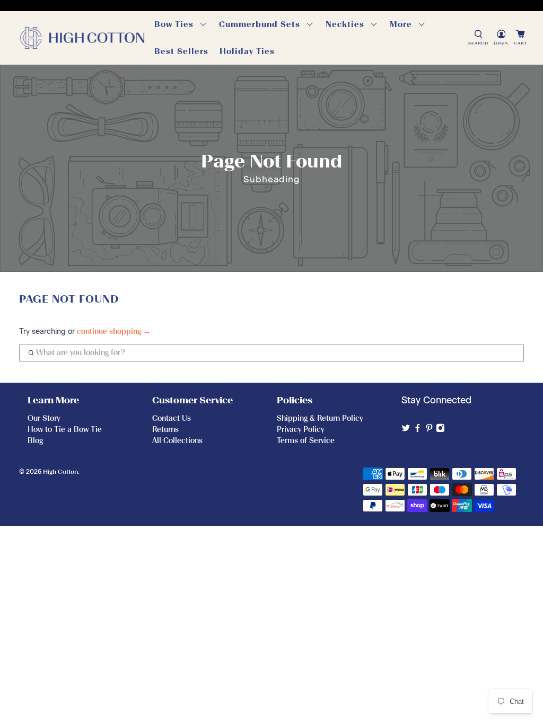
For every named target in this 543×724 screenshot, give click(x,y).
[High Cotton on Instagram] (440, 429)
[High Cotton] (82, 38)
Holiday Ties (247, 51)
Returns (165, 429)
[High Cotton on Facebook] (417, 429)
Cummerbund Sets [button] (259, 24)
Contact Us (171, 418)
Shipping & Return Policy (320, 418)
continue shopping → (114, 331)
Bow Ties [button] (174, 24)
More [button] (401, 24)
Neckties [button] (345, 24)
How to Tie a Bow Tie (65, 429)
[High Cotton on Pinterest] (429, 429)
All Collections (177, 440)
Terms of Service (306, 440)
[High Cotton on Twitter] (405, 429)
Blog (35, 440)
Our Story (44, 418)
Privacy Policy (300, 429)
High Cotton (60, 471)
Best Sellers (181, 51)
